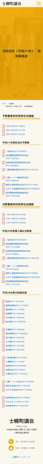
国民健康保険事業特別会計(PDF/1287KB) (17, 157)
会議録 (11, 103)
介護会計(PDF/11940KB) (16, 373)
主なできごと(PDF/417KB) (17, 401)
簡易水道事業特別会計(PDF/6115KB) (22, 184)
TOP (3, 103)
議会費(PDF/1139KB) (15, 309)
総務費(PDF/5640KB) (15, 313)
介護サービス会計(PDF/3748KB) (20, 381)
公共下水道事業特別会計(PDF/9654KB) (23, 277)
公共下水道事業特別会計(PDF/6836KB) (23, 188)
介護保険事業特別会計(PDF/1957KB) (22, 169)
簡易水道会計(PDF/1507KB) (18, 385)
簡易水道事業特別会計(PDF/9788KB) (22, 273)
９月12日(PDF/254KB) (16, 222)
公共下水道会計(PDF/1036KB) (19, 389)
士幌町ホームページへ (21, 457)
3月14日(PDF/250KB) (15, 134)
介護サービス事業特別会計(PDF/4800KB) (17, 179)
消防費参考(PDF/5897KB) (17, 405)
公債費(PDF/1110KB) (15, 361)
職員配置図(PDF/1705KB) (17, 305)
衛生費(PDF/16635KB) (16, 321)
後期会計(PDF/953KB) (15, 369)
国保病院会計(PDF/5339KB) (18, 397)
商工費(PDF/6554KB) (15, 337)
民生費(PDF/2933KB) (15, 317)
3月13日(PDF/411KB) (15, 130)
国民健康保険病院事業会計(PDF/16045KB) (17, 194)
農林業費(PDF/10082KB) (17, 333)
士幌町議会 (11, 3)
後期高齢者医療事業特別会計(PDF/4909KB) (18, 164)
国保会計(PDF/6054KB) (16, 365)
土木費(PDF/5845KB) (15, 341)
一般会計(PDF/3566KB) (16, 151)
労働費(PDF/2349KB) (15, 329)
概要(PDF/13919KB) (15, 301)
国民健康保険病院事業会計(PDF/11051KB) (17, 283)
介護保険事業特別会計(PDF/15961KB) (22, 258)
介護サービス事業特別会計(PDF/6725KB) (17, 267)
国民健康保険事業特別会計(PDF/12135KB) (17, 245)
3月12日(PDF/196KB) (15, 126)
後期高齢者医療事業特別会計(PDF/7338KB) (18, 252)
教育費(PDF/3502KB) (15, 349)
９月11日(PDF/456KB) (16, 218)
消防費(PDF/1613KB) (15, 345)
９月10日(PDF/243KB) (16, 214)
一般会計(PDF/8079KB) (16, 239)
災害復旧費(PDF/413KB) (16, 357)
